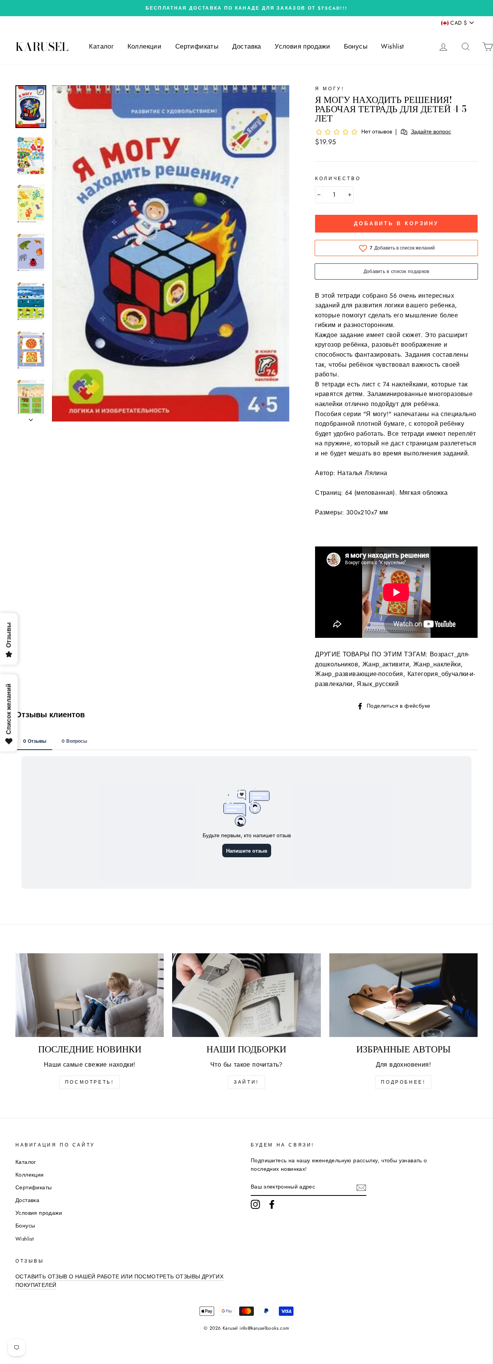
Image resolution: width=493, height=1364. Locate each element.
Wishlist (392, 46)
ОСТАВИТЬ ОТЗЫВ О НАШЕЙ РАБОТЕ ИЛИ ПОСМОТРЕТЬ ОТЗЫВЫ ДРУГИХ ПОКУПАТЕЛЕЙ (119, 1281)
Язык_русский (378, 683)
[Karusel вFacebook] (272, 1204)
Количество (338, 178)
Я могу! (329, 88)
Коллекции (144, 46)
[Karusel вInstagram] (255, 1204)
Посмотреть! (89, 1082)
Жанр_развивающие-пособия (359, 673)
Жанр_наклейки (437, 664)
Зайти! (246, 1082)
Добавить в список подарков (396, 271)
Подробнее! (403, 1082)
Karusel (42, 47)
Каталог (101, 46)
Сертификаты (196, 46)
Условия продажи (302, 46)
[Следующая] (30, 418)
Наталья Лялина (362, 473)
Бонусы (355, 46)
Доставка (246, 46)
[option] (246, 8)
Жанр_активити (385, 664)
